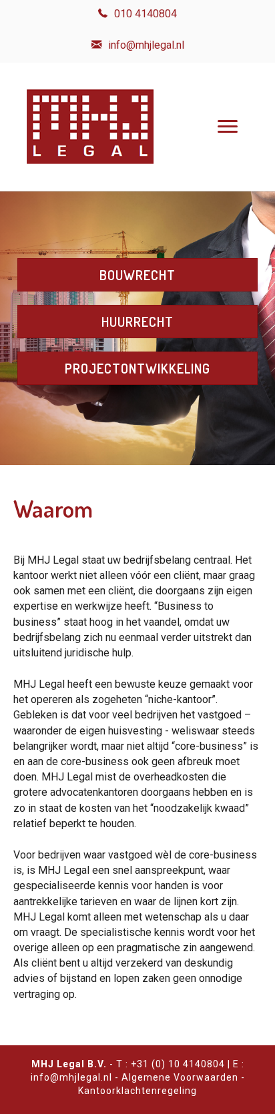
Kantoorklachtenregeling (137, 1090)
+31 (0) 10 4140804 (178, 1064)
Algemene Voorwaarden (179, 1077)
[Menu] (227, 126)
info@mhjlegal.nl (71, 1077)
